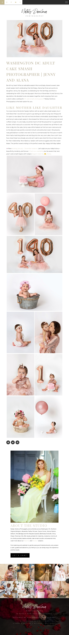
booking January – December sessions (24, 148)
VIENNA (16, 623)
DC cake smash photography (34, 99)
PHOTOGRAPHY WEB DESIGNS (41, 617)
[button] (8, 442)
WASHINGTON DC (29, 621)
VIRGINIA (44, 621)
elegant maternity (38, 154)
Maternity (26, 541)
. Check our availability (36, 151)
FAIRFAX (27, 623)
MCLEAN (38, 623)
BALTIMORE (50, 623)
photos (48, 154)
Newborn (35, 541)
